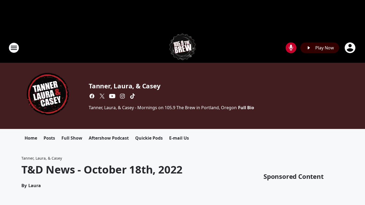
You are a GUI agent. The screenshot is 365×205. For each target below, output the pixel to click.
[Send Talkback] (291, 47)
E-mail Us (179, 138)
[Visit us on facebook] (92, 96)
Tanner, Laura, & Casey (125, 85)
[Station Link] (182, 48)
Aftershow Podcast (109, 138)
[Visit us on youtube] (112, 96)
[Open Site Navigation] (14, 47)
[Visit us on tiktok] (132, 96)
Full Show (71, 138)
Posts (49, 138)
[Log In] (350, 47)
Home (31, 138)
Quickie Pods (149, 138)
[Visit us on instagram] (122, 96)
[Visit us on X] (102, 96)
